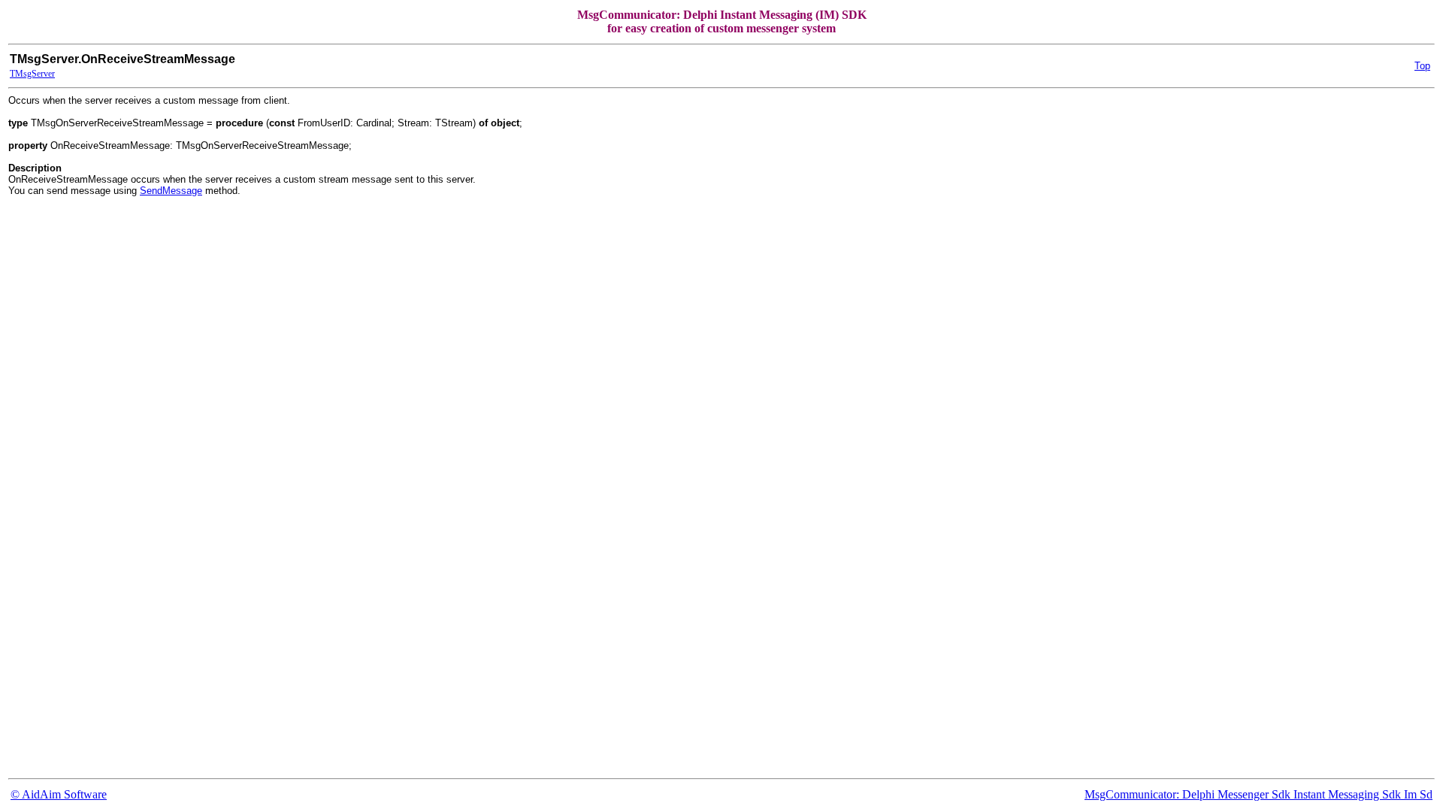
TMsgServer (32, 73)
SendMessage (171, 190)
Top (1422, 65)
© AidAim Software (59, 794)
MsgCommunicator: (1133, 794)
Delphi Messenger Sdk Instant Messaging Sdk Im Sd (1307, 794)
